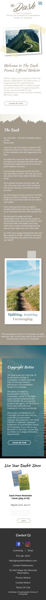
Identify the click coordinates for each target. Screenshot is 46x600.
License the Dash (16, 103)
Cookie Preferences (23, 565)
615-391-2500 (23, 555)
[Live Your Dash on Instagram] (27, 544)
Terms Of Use (23, 587)
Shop (30, 550)
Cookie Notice (23, 582)
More (23, 520)
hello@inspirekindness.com (23, 560)
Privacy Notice (23, 577)
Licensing (18, 550)
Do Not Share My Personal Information (23, 571)
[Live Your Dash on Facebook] (18, 544)
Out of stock (20, 513)
